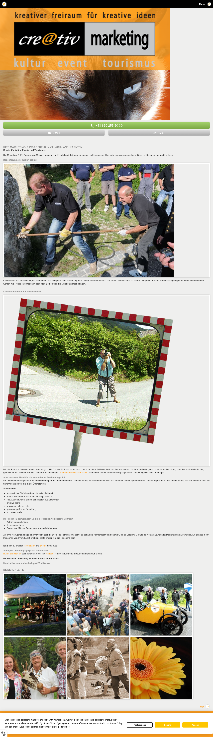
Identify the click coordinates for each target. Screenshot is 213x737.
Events (43, 545)
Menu (202, 4)
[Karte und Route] (159, 133)
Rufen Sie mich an (12, 553)
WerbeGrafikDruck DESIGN (73, 472)
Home (4, 4)
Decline (167, 725)
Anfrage (49, 553)
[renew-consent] (3, 733)
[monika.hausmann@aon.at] (54, 133)
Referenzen (29, 545)
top (202, 706)
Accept (195, 725)
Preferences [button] (65, 727)
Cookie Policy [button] (116, 723)
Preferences (140, 725)
